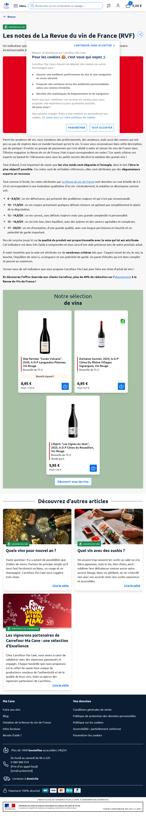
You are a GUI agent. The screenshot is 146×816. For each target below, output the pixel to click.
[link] (6, 5)
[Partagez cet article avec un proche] (140, 34)
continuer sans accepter (93, 45)
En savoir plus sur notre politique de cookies (68, 117)
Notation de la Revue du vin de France (27, 722)
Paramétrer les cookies (87, 735)
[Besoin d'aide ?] (109, 6)
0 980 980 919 (20, 762)
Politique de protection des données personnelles (104, 716)
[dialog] (73, 88)
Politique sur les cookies (88, 722)
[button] (118, 5)
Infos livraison (11, 728)
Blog (6, 716)
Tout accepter (102, 127)
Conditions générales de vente (92, 709)
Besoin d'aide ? (12, 735)
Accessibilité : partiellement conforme (97, 728)
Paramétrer (76, 127)
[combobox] (65, 5)
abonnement (123, 276)
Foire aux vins (11, 709)
